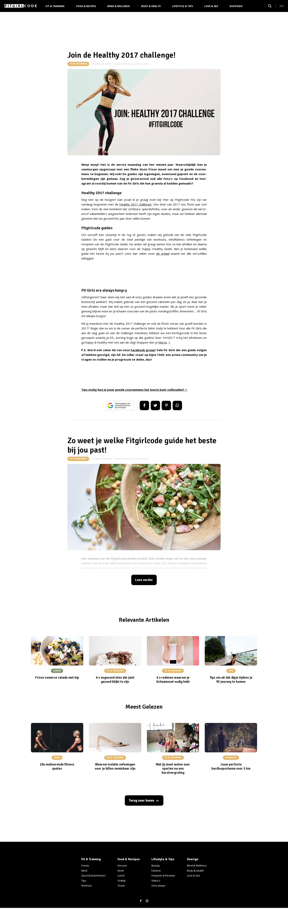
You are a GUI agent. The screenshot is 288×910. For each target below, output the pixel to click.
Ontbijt (121, 880)
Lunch (121, 875)
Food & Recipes (86, 6)
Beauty (155, 865)
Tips (83, 880)
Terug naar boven (141, 800)
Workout (86, 885)
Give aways (158, 885)
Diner (121, 870)
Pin (166, 405)
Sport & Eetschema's (93, 875)
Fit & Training (55, 6)
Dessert (122, 865)
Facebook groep (143, 350)
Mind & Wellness (118, 6)
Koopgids (236, 6)
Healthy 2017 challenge (135, 204)
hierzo (162, 342)
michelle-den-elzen (135, 64)
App (177, 405)
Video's (155, 880)
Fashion (156, 870)
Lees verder (144, 580)
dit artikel (162, 253)
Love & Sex (211, 6)
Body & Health (151, 6)
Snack (121, 885)
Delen (144, 405)
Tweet (155, 405)
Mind (84, 870)
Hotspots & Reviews (163, 875)
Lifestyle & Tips (182, 6)
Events (85, 865)
